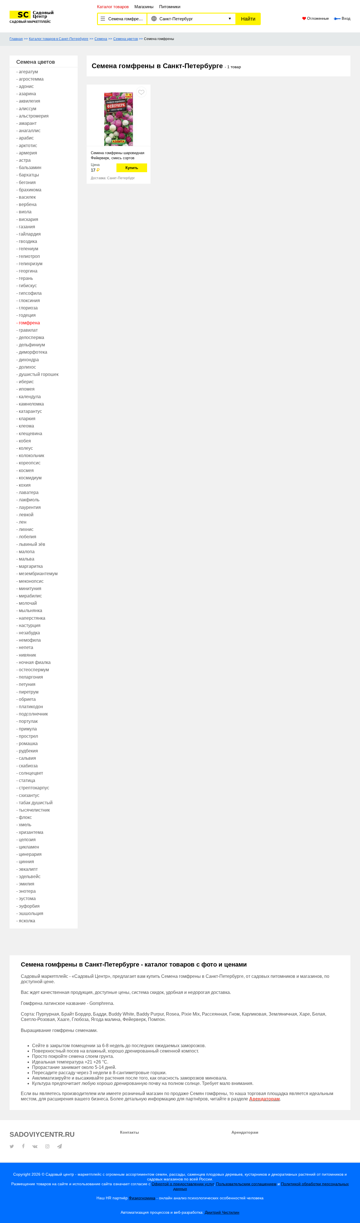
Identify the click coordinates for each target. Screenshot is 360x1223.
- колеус (24, 448)
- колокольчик (30, 455)
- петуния (25, 684)
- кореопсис (28, 462)
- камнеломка (30, 404)
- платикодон (29, 706)
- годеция (26, 315)
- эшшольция (29, 913)
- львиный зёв (30, 544)
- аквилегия (28, 101)
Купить (131, 168)
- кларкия (25, 418)
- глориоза (27, 307)
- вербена (26, 204)
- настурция (28, 625)
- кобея (23, 440)
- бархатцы (27, 174)
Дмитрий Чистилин (222, 1212)
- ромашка (27, 743)
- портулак (27, 721)
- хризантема (29, 832)
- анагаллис (28, 130)
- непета (24, 647)
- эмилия (25, 883)
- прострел (27, 736)
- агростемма (30, 79)
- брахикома (28, 189)
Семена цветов (125, 39)
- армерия (26, 152)
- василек (26, 197)
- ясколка (25, 920)
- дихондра (27, 359)
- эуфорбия (28, 906)
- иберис (25, 381)
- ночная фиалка (33, 662)
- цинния (25, 861)
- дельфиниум (30, 344)
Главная (16, 39)
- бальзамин (28, 167)
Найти (248, 19)
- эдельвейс (28, 876)
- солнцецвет (29, 773)
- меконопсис (30, 581)
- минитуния (28, 588)
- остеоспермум (32, 669)
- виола (24, 211)
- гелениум (27, 248)
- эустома (26, 898)
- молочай (26, 603)
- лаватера (27, 492)
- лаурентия (28, 507)
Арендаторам (244, 1132)
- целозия (26, 839)
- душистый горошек (37, 374)
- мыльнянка (29, 610)
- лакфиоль (27, 499)
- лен (21, 522)
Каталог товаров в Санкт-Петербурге (58, 39)
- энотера (26, 891)
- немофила (28, 640)
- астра (23, 160)
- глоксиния (28, 300)
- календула (28, 396)
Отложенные (317, 19)
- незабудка (28, 632)
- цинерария (29, 854)
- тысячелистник (33, 810)
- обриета (26, 699)
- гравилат (27, 330)
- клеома (25, 426)
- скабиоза (27, 765)
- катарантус (29, 411)
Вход (345, 19)
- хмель (23, 824)
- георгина (26, 271)
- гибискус (26, 285)
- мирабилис (29, 595)
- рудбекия (27, 750)
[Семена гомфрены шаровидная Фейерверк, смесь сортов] (118, 118)
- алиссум (26, 108)
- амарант (26, 123)
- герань (24, 278)
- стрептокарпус (32, 787)
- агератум (27, 71)
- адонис (25, 86)
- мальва (25, 559)
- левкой (24, 514)
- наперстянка (30, 618)
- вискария (27, 219)
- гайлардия (28, 234)
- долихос (26, 367)
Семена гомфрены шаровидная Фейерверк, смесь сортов (117, 155)
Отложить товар (141, 92)
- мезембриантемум (37, 573)
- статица (25, 780)
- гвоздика (26, 241)
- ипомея (25, 389)
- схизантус (27, 795)
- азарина (26, 93)
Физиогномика (142, 1198)
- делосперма (30, 337)
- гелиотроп (28, 256)
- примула (26, 728)
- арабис (25, 138)
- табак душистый (34, 802)
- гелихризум (29, 263)
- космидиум (29, 477)
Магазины (144, 6)
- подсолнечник (32, 714)
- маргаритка (29, 566)
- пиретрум (27, 692)
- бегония (26, 182)
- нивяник (26, 655)
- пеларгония (29, 677)
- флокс (24, 817)
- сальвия (26, 758)
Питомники (169, 6)
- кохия (23, 485)
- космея (25, 470)
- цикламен (27, 847)
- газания (25, 226)
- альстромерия (32, 116)
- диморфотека (31, 352)
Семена (100, 39)
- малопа (25, 551)
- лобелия (26, 536)
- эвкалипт (27, 869)
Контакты (129, 1132)
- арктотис (26, 145)
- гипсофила (29, 293)
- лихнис (24, 529)
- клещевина (29, 433)
